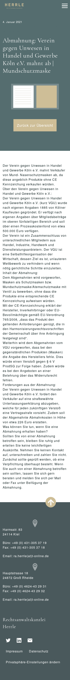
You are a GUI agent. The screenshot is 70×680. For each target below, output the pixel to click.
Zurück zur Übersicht (35, 125)
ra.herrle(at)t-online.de (31, 556)
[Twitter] (8, 640)
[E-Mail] (29, 640)
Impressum (14, 651)
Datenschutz (38, 651)
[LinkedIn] (19, 640)
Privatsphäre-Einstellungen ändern (33, 662)
